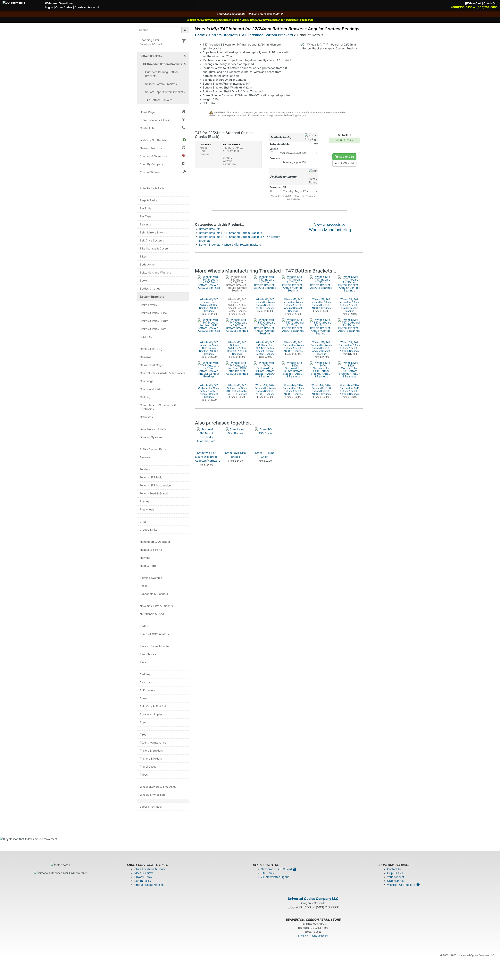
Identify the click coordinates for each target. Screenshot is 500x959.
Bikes (143, 256)
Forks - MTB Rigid (151, 477)
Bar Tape (145, 216)
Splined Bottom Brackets (161, 84)
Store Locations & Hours (155, 120)
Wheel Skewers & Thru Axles (158, 786)
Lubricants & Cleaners (154, 593)
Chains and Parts (151, 389)
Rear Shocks (148, 654)
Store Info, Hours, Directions (313, 935)
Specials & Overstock (153, 156)
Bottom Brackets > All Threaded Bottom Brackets (230, 232)
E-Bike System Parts (153, 449)
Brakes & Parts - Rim (153, 329)
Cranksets (146, 417)
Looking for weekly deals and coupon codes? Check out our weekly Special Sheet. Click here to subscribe (250, 19)
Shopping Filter (149, 40)
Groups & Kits (148, 529)
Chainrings (146, 381)
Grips (143, 521)
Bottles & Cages (150, 288)
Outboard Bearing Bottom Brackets (161, 74)
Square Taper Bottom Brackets (165, 92)
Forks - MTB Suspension (155, 485)
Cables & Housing (151, 349)
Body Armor (147, 264)
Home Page (147, 112)
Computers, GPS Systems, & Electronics (158, 407)
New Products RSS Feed (277, 869)
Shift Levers (147, 690)
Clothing (145, 397)
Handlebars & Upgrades (155, 541)
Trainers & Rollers (151, 758)
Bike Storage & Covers (154, 248)
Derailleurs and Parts (153, 429)
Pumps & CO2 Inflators (154, 634)
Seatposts (146, 682)
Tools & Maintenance (153, 742)
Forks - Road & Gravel (154, 493)
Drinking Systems (151, 437)
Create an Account (86, 7)
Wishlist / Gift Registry (154, 140)
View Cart (474, 3)
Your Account (395, 877)
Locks (143, 585)
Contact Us (147, 128)
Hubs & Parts (148, 565)
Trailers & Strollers (151, 750)
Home (200, 35)
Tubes (144, 774)
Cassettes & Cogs (151, 365)
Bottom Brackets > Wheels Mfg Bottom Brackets (230, 244)
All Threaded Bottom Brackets (267, 35)
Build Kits (146, 337)
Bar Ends (145, 208)
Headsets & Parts (151, 549)
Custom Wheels (150, 172)
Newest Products (151, 148)
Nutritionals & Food (152, 614)
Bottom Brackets (152, 297)
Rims (143, 662)
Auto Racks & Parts (152, 188)
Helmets (145, 557)
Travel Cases (148, 766)
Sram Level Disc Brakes (235, 454)
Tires (143, 734)
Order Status (63, 7)
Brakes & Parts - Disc (153, 313)
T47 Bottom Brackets (158, 100)
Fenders (145, 469)
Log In (49, 7)
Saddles (145, 674)
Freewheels (147, 509)
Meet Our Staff (143, 873)
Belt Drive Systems (152, 240)
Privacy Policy (143, 877)
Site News (267, 873)
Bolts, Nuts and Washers (155, 272)
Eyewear (145, 457)
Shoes (144, 698)
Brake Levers (148, 305)
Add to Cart (346, 156)
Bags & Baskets (150, 200)
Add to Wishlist (344, 163)
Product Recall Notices (148, 884)
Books (144, 280)
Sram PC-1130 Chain (264, 454)
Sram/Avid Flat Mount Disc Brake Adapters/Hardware (207, 456)
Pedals (144, 626)
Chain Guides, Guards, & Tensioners (162, 373)
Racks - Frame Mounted (155, 646)
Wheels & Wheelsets (152, 794)
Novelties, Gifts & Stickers (156, 606)
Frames (144, 501)
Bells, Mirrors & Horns (153, 232)
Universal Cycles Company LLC (313, 899)
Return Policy (142, 880)
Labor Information (151, 806)
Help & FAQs (395, 873)
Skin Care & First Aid (153, 706)
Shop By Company (152, 164)
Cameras (145, 357)
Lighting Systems (151, 577)
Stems (144, 722)
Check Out (490, 3)
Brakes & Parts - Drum (154, 321)
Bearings (145, 224)
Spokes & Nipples (151, 714)
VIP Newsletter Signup (275, 877)
